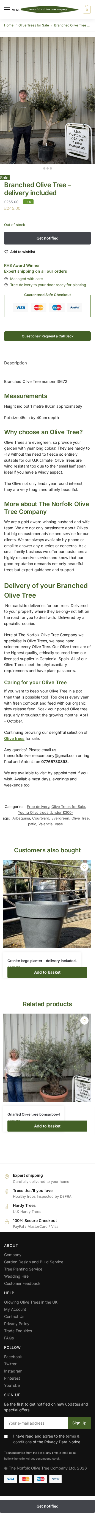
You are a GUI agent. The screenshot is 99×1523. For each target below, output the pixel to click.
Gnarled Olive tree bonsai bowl (33, 1114)
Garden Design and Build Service (33, 1261)
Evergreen (60, 818)
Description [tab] (15, 363)
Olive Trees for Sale (33, 25)
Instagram (13, 1371)
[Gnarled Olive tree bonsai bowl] (47, 1058)
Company (12, 1254)
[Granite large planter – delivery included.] (47, 904)
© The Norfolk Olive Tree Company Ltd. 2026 (45, 1468)
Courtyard (40, 818)
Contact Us (14, 1316)
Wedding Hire (16, 1276)
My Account (15, 1309)
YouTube (12, 1385)
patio (32, 824)
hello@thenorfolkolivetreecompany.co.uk (32, 1458)
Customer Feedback (22, 1283)
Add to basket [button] (47, 972)
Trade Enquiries (18, 1330)
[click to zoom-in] (47, 100)
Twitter (10, 1363)
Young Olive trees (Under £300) (45, 812)
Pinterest (12, 1378)
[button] (86, 10)
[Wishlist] (84, 867)
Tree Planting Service (23, 1269)
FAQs (9, 1338)
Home (8, 25)
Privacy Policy (16, 1323)
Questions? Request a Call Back (47, 336)
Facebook (13, 1356)
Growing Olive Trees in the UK (30, 1302)
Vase (59, 824)
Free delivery (38, 806)
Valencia (45, 824)
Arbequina (21, 818)
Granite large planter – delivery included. (42, 960)
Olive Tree (80, 818)
